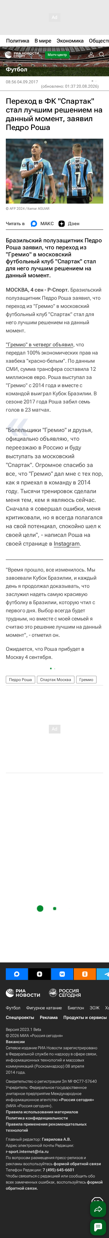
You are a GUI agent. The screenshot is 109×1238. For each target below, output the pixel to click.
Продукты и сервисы (85, 1017)
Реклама (49, 1017)
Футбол (13, 1007)
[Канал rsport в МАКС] (17, 974)
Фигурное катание (44, 1007)
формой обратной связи (77, 1163)
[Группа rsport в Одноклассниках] (85, 974)
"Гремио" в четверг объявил (39, 344)
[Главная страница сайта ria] (6, 55)
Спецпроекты (20, 1017)
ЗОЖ (94, 1007)
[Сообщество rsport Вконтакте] (62, 974)
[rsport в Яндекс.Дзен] (39, 974)
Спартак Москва (55, 679)
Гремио (86, 679)
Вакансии (15, 1041)
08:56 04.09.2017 (22, 82)
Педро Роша (20, 679)
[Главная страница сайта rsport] (35, 55)
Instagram (67, 543)
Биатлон (76, 1007)
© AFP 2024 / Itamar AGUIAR (27, 209)
